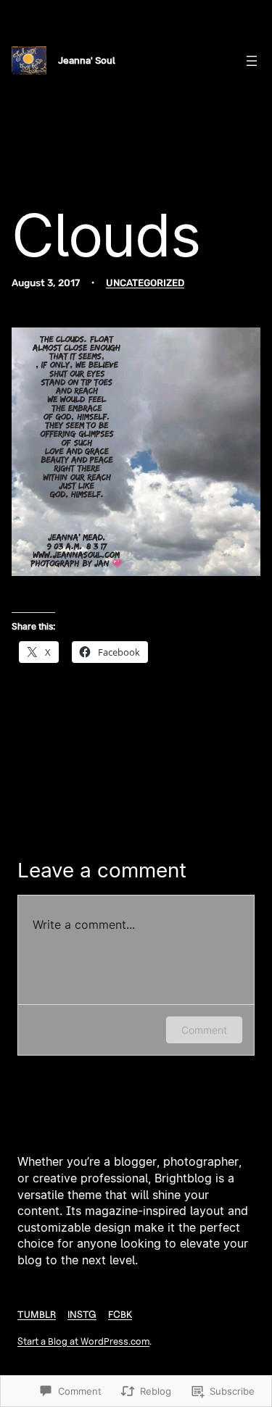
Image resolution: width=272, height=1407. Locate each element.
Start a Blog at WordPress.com (83, 1341)
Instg (81, 1314)
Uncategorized (145, 282)
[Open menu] (251, 61)
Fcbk (120, 1314)
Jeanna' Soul (86, 60)
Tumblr (36, 1314)
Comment (204, 1030)
